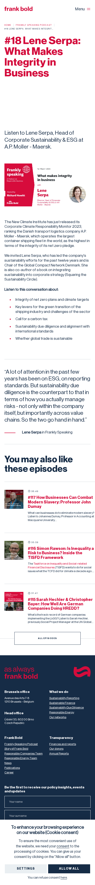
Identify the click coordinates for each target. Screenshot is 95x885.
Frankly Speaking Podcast (21, 744)
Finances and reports (62, 744)
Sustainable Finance (62, 702)
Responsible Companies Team (23, 753)
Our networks (57, 717)
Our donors (56, 748)
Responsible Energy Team (20, 758)
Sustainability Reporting (64, 698)
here (64, 877)
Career (9, 772)
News (7, 763)
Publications (12, 767)
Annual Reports (59, 753)
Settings (26, 868)
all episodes (47, 638)
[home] (18, 8)
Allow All (69, 868)
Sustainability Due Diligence (66, 707)
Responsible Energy (61, 712)
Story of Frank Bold (16, 748)
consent (63, 846)
